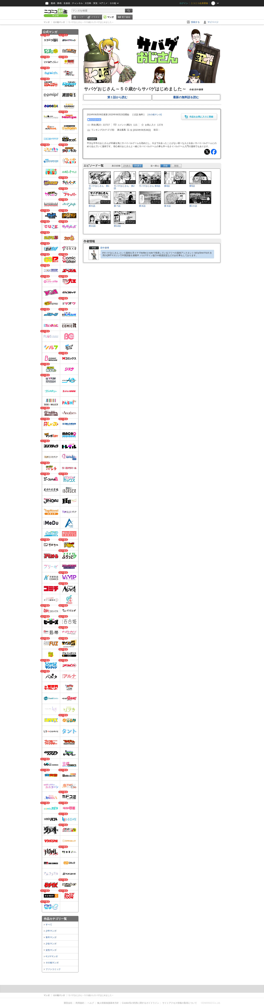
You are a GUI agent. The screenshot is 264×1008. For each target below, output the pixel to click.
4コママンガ (52, 956)
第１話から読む (117, 97)
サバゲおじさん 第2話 (124, 187)
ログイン (183, 3)
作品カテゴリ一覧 (55, 918)
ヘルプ (90, 1003)
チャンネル (77, 3)
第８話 (142, 206)
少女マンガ (51, 943)
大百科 (88, 3)
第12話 (117, 226)
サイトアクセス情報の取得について (179, 1003)
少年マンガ (51, 931)
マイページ (213, 22)
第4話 (167, 186)
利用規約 (80, 1003)
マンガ (110, 17)
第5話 (192, 186)
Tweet (207, 152)
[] (155, 114)
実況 (95, 3)
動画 (53, 3)
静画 (59, 3)
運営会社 (68, 1003)
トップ (80, 17)
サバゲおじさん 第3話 (149, 186)
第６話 (92, 206)
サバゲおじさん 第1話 (99, 187)
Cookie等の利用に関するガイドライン (140, 1003)
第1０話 (193, 206)
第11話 (92, 226)
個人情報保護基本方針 (108, 1003)
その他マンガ (52, 962)
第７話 (117, 206)
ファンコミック (53, 969)
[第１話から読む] (152, 82)
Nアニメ (103, 3)
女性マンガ (51, 950)
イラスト (95, 17)
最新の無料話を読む (186, 97)
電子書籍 (126, 17)
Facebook (214, 152)
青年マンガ (51, 937)
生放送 (67, 3)
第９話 (167, 206)
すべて (49, 924)
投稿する (195, 22)
